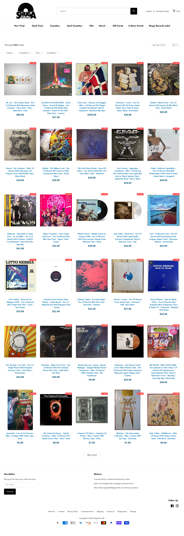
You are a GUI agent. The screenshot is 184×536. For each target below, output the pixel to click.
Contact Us (111, 511)
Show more (92, 455)
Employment (122, 511)
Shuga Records (98, 518)
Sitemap (133, 511)
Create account (162, 11)
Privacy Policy (72, 511)
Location (61, 511)
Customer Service (87, 511)
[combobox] (97, 11)
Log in (149, 11)
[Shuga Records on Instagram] (177, 506)
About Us (51, 511)
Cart (178, 11)
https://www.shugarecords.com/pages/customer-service (114, 483)
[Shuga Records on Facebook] (172, 506)
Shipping (100, 511)
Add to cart (20, 82)
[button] (173, 45)
